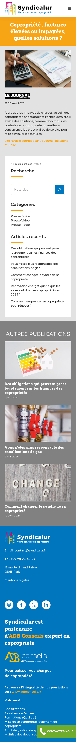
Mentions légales (17, 580)
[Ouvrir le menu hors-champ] (69, 8)
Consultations (15, 709)
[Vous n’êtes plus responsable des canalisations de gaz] (38, 423)
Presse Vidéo (20, 220)
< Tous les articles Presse (26, 163)
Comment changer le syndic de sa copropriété (35, 508)
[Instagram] (9, 604)
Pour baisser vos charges (28, 670)
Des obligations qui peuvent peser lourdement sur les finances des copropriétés (35, 253)
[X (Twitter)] (33, 604)
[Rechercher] (59, 189)
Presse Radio (20, 224)
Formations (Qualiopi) (20, 717)
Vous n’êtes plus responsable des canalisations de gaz (34, 449)
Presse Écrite (20, 216)
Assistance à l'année (19, 713)
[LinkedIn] (46, 604)
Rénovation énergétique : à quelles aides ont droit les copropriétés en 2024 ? (35, 290)
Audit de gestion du (19, 730)
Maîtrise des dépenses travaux (26, 734)
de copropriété (19, 676)
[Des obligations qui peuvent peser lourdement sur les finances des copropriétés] (38, 360)
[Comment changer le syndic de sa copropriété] (38, 482)
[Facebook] (21, 604)
